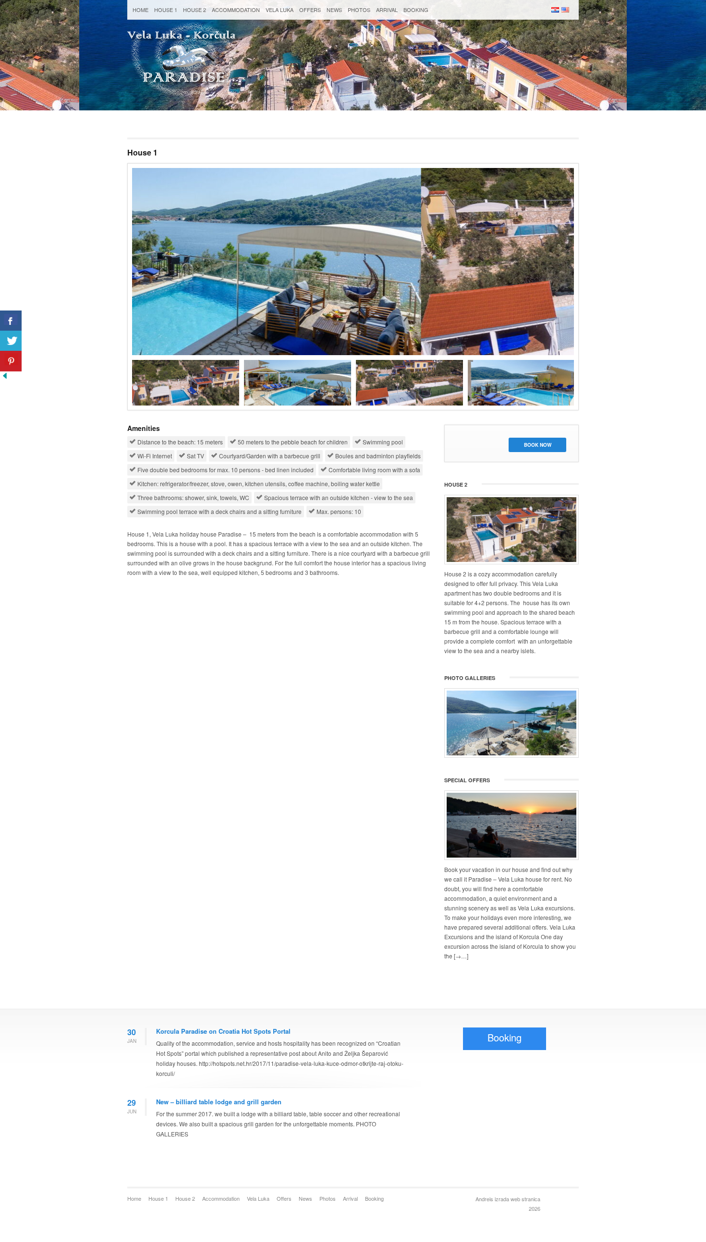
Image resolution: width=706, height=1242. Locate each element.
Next (584, 380)
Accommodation (236, 9)
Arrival (387, 9)
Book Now (537, 445)
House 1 (165, 9)
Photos (359, 9)
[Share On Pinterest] (11, 361)
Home (140, 9)
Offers (310, 9)
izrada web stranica (517, 1199)
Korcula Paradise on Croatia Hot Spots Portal (223, 1031)
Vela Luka (279, 9)
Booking (415, 9)
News (334, 9)
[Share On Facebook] (11, 320)
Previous (122, 380)
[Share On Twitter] (11, 341)
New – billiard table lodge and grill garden (218, 1101)
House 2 (194, 9)
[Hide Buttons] (5, 378)
